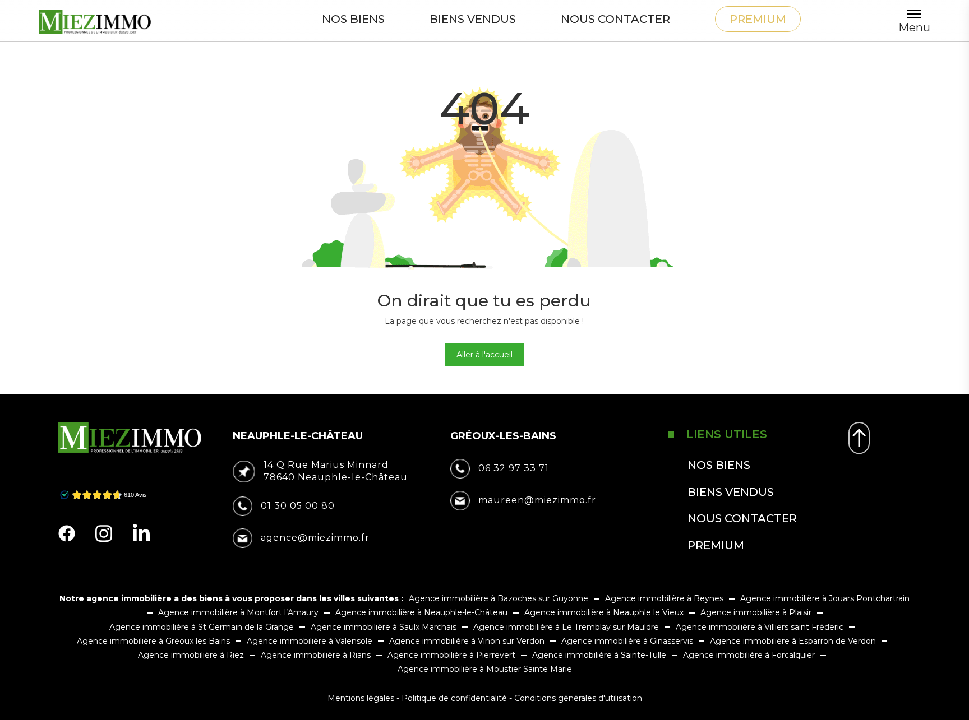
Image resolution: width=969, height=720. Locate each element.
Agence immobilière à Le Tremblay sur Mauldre (566, 627)
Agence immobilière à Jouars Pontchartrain (825, 598)
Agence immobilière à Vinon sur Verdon (467, 641)
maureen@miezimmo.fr (537, 500)
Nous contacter (615, 19)
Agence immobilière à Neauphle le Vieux (604, 612)
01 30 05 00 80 (298, 505)
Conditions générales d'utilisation (578, 698)
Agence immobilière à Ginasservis (627, 641)
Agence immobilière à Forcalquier (749, 655)
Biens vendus (473, 19)
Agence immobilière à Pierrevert (451, 655)
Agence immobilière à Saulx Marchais (383, 627)
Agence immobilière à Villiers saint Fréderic (759, 627)
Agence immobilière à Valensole (309, 641)
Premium (758, 19)
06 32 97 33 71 (513, 468)
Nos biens (353, 19)
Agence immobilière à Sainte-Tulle (599, 655)
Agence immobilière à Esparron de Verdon (793, 641)
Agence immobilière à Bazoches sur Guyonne (498, 598)
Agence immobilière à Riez (191, 655)
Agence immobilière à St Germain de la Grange (201, 627)
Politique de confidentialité (454, 698)
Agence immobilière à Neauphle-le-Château (421, 612)
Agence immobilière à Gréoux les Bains (153, 641)
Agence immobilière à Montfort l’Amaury (238, 612)
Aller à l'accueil (484, 355)
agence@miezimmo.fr (315, 537)
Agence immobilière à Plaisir (755, 612)
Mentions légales (360, 698)
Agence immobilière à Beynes (664, 598)
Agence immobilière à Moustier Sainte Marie (485, 669)
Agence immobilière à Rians (316, 655)
